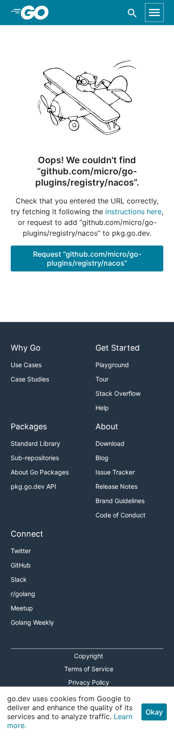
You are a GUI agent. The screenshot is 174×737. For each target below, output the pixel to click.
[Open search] (132, 12)
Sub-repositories (35, 458)
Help (102, 407)
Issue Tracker (115, 472)
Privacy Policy (88, 682)
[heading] (38, 12)
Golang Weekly (32, 622)
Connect (27, 533)
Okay (154, 711)
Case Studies (30, 379)
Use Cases (26, 364)
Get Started (117, 347)
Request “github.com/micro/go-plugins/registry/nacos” (87, 258)
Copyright (88, 656)
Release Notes (116, 486)
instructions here (133, 211)
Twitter (21, 551)
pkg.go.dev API (33, 486)
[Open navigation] (154, 12)
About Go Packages (40, 472)
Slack (19, 579)
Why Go (26, 347)
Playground (112, 364)
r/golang (23, 593)
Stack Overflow (118, 393)
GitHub (21, 565)
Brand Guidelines (120, 500)
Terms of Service (88, 669)
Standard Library (35, 443)
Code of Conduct (120, 515)
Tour (101, 379)
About (106, 426)
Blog (101, 458)
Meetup (22, 608)
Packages (29, 426)
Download (109, 443)
